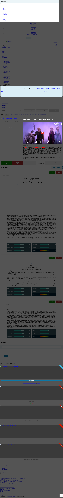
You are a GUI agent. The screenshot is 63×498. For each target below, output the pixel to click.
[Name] (4, 87)
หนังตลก (15, 128)
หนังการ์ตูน (12, 128)
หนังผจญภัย (7, 128)
